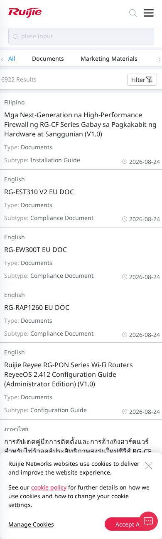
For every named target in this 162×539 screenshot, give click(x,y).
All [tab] (11, 58)
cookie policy (48, 487)
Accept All (129, 524)
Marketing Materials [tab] (109, 58)
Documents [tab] (48, 58)
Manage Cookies (31, 524)
